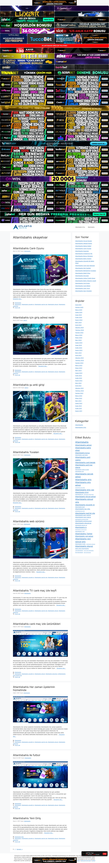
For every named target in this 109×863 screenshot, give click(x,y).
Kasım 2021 (78, 411)
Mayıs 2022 (78, 396)
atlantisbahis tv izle (79, 531)
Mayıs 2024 (78, 335)
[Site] (27, 78)
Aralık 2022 (78, 378)
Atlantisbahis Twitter (83, 534)
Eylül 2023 (78, 355)
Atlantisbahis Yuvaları (26, 452)
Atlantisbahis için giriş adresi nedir (33, 317)
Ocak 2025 (78, 315)
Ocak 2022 (78, 406)
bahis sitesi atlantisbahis (82, 548)
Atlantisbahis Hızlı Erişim (82, 283)
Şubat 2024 (78, 342)
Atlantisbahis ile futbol (26, 755)
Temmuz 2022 (79, 391)
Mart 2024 (78, 340)
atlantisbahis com (79, 471)
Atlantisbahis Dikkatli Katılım (83, 243)
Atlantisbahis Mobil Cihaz (82, 273)
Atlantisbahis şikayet (53, 304)
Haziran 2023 (79, 363)
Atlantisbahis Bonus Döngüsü (84, 256)
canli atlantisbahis (79, 550)
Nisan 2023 (78, 368)
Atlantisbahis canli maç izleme (84, 466)
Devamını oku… (17, 299)
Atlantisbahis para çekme (83, 517)
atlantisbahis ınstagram (90, 544)
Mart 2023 (78, 370)
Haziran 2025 (79, 307)
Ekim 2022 (78, 383)
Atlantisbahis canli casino (82, 458)
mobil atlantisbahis (87, 552)
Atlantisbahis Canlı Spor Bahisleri (85, 265)
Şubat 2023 (78, 373)
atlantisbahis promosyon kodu (81, 519)
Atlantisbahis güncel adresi (85, 497)
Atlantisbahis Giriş (80, 227)
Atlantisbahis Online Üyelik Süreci (85, 278)
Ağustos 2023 (79, 358)
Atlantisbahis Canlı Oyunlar (83, 248)
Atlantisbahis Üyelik (80, 544)
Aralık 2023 (78, 348)
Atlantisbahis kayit (80, 507)
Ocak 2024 (78, 345)
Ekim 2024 (78, 322)
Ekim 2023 (78, 353)
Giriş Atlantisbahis (79, 552)
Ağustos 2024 (79, 327)
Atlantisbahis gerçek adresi (84, 475)
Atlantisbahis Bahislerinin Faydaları (85, 270)
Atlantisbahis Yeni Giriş (27, 818)
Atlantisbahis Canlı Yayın (82, 288)
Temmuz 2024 (79, 330)
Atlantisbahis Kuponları (82, 251)
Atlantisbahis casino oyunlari (82, 469)
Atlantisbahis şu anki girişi (28, 384)
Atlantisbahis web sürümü (28, 521)
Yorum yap (17, 307)
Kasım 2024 (78, 320)
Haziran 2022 (79, 393)
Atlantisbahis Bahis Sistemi (83, 258)
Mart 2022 (78, 401)
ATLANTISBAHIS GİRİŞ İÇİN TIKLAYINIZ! (54, 45)
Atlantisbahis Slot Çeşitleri (83, 268)
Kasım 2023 (78, 350)
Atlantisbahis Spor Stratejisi (83, 291)
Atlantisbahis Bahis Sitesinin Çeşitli (85, 281)
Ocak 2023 (78, 375)
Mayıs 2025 (78, 310)
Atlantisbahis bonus (82, 453)
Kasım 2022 (78, 380)
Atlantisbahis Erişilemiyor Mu (83, 253)
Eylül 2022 (78, 385)
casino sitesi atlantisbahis (89, 550)
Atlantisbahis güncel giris (84, 500)
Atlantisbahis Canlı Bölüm (82, 286)
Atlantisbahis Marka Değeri (83, 246)
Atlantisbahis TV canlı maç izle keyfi (34, 590)
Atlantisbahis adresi (83, 445)
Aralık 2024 (78, 317)
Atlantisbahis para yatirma (83, 515)
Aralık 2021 (78, 408)
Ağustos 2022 (79, 388)
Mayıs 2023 (78, 365)
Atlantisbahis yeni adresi (84, 536)
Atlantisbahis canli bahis (81, 455)
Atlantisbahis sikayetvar (51, 673)
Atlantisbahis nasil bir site (41, 304)
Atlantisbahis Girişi (82, 492)
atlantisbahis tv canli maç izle (80, 529)
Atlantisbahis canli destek (85, 462)
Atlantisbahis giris (83, 479)
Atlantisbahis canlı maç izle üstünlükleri (36, 623)
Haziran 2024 (79, 332)
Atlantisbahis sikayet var (81, 525)
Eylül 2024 (78, 325)
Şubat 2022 (78, 403)
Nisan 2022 (78, 398)
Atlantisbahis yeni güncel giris (83, 540)
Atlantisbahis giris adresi (83, 483)
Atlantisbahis (91, 227)
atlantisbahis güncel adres (89, 494)
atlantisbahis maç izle (80, 511)
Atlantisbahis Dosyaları (82, 276)
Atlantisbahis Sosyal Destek (83, 241)
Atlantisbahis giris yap (84, 490)
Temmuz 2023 (79, 360)
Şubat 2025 (78, 312)
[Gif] (54, 108)
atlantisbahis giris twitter (80, 487)
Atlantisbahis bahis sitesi (83, 449)
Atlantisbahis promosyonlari (83, 521)
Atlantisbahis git (79, 494)
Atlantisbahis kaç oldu (82, 509)
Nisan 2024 (78, 337)
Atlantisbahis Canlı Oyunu (28, 248)
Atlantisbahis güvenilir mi (28, 304)
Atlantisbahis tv (81, 527)
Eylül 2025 (78, 305)
